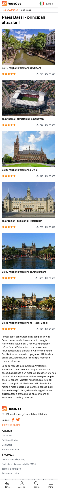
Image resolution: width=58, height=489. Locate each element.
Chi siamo (7, 435)
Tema (7, 486)
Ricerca (36, 486)
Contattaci (7, 444)
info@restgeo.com (11, 424)
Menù (50, 486)
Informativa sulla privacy (14, 459)
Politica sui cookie (10, 473)
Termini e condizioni (11, 468)
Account (21, 486)
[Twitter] (18, 420)
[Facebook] (13, 420)
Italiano (49, 3)
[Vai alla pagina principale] (16, 3)
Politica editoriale (10, 440)
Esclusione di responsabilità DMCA (19, 464)
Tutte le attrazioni (10, 449)
